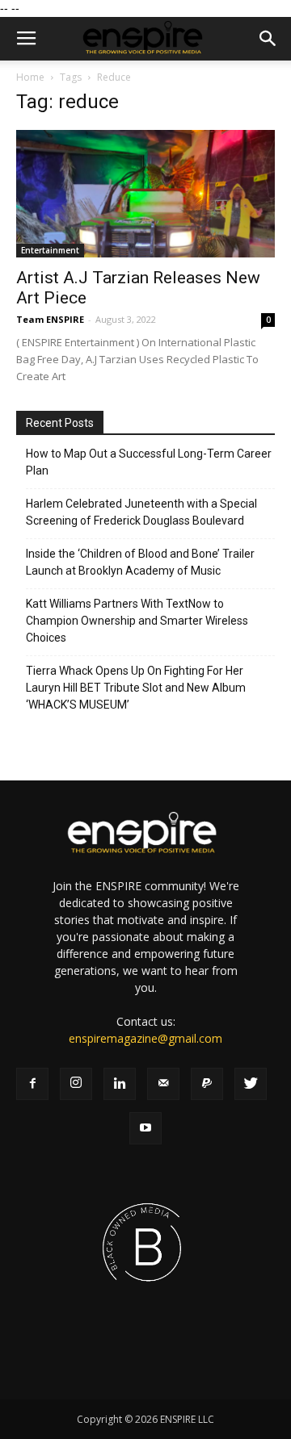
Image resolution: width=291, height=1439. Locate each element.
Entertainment (50, 250)
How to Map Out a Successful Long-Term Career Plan (149, 462)
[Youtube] (145, 1128)
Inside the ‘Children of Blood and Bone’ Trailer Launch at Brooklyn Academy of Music (140, 562)
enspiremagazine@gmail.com (145, 1038)
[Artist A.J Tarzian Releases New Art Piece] (145, 193)
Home (30, 77)
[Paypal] (207, 1084)
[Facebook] (32, 1084)
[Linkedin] (119, 1084)
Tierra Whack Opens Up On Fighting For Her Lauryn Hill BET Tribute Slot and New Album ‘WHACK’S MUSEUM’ (136, 687)
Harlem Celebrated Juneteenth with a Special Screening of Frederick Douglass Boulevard (141, 512)
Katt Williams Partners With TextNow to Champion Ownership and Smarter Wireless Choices (137, 620)
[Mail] (163, 1084)
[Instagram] (76, 1084)
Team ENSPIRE (50, 319)
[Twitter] (250, 1084)
